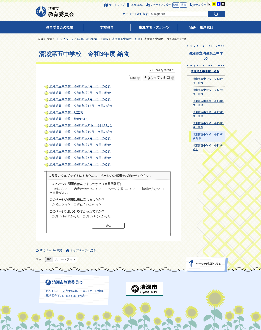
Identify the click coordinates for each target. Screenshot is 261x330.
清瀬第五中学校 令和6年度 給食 (208, 103)
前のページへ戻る (51, 250)
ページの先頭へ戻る (208, 263)
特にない (61, 188)
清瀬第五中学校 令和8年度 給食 (208, 80)
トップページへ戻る (83, 250)
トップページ (65, 39)
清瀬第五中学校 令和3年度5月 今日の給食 (80, 157)
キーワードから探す (135, 13)
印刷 (133, 78)
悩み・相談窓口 (201, 27)
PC (49, 259)
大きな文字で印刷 (157, 78)
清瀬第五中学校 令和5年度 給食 (208, 114)
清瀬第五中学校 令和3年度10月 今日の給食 (81, 131)
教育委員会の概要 (59, 27)
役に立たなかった (89, 204)
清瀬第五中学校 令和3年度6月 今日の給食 (80, 151)
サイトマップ (117, 4)
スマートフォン (65, 259)
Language (136, 4)
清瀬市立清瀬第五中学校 (93, 39)
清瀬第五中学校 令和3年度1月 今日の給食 (80, 99)
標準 (175, 4)
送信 (108, 225)
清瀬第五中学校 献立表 (66, 112)
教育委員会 (61, 11)
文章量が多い (58, 192)
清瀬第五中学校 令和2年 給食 (209, 147)
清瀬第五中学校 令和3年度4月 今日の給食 (80, 164)
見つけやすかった (67, 216)
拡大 (183, 4)
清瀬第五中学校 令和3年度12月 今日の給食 (81, 105)
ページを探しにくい (121, 188)
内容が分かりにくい (87, 188)
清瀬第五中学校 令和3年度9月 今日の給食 (80, 138)
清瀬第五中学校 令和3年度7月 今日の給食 (80, 144)
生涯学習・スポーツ (154, 27)
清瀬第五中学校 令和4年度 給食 (208, 125)
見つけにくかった (98, 216)
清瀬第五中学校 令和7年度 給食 (208, 92)
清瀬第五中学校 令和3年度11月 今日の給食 (80, 125)
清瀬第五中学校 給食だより (69, 118)
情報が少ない (151, 188)
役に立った (63, 204)
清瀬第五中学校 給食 (126, 39)
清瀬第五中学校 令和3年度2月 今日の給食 (80, 92)
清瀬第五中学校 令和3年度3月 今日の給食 (80, 86)
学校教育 (107, 27)
